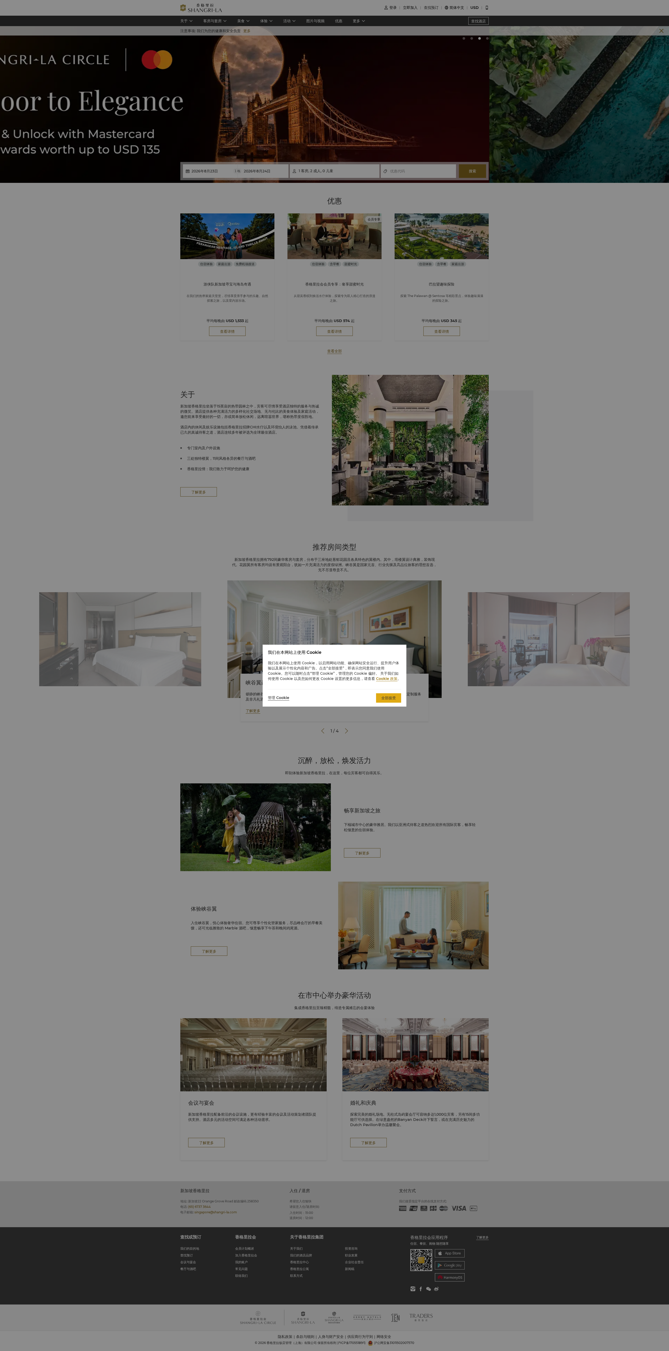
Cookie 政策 (386, 678)
